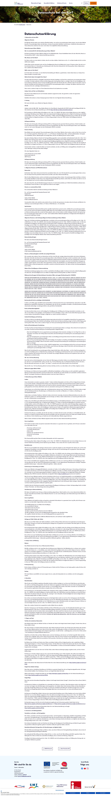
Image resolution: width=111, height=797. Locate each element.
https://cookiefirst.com (63, 473)
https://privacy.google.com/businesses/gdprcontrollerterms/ (39, 703)
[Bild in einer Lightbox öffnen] (55, 765)
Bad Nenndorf (22, 24)
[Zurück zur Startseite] (18, 3)
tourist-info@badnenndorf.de (24, 776)
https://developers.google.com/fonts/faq (58, 673)
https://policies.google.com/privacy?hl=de (38, 675)
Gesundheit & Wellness (49, 3)
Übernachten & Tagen (36, 3)
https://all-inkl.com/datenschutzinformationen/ (61, 109)
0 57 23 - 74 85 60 (22, 774)
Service (70, 3)
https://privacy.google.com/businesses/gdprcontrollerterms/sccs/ (70, 703)
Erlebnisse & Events (61, 3)
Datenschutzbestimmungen (60, 790)
